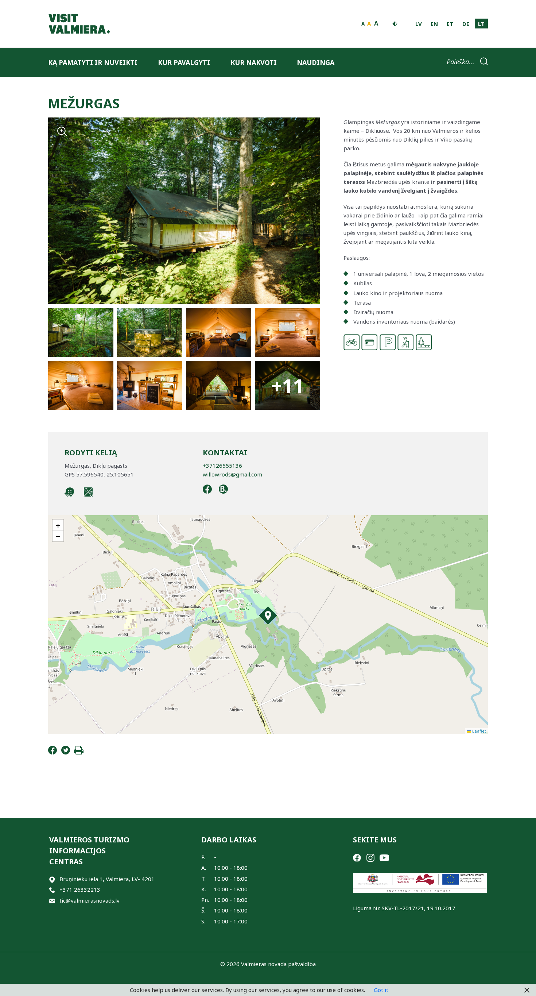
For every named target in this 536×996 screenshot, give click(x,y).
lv (418, 23)
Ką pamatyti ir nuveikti (92, 62)
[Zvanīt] (52, 889)
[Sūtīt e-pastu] (52, 900)
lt (481, 23)
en (434, 23)
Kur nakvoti (253, 62)
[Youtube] (384, 857)
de (465, 23)
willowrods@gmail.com (232, 474)
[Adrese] (52, 879)
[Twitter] (65, 752)
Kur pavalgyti (184, 62)
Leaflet (478, 731)
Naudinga (315, 62)
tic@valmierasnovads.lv (89, 900)
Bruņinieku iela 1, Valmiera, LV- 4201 (107, 879)
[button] (268, 615)
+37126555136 (222, 465)
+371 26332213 (79, 889)
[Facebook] (52, 752)
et (450, 23)
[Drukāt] (78, 752)
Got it (381, 989)
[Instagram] (370, 857)
